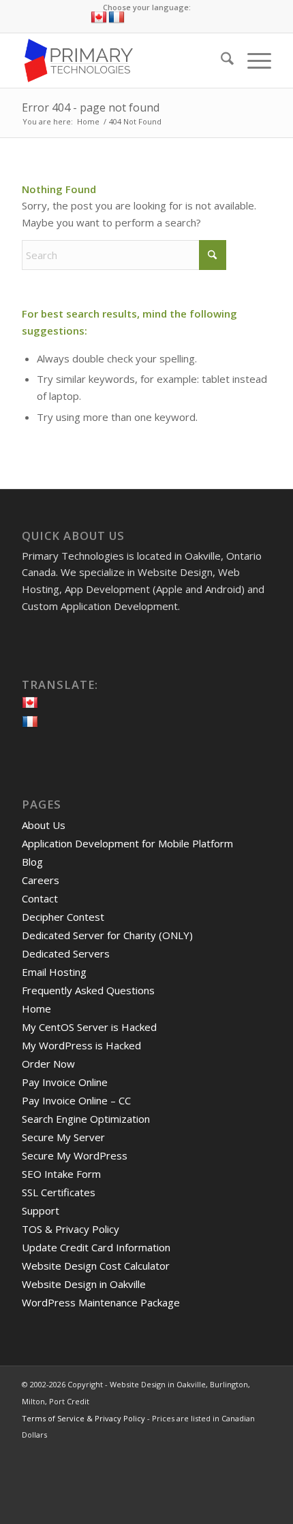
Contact (40, 898)
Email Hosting (54, 972)
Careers (40, 880)
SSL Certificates (58, 1192)
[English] (99, 17)
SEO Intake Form (61, 1174)
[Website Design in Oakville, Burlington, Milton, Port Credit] (121, 60)
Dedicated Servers (66, 953)
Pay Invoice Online (65, 1082)
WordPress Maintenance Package (101, 1302)
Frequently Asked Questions (88, 990)
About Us (43, 825)
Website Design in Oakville (84, 1284)
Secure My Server (63, 1137)
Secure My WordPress (74, 1155)
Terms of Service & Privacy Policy (83, 1418)
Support (40, 1210)
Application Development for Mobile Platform (127, 843)
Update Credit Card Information (96, 1247)
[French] (116, 17)
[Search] (220, 60)
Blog (32, 861)
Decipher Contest (63, 917)
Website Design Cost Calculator (96, 1265)
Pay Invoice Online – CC (76, 1100)
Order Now (48, 1063)
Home (36, 1008)
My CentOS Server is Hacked (89, 1027)
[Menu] (252, 60)
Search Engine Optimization (86, 1118)
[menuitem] (220, 60)
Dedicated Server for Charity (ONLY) (107, 935)
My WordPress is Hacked (81, 1045)
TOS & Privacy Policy (70, 1229)
